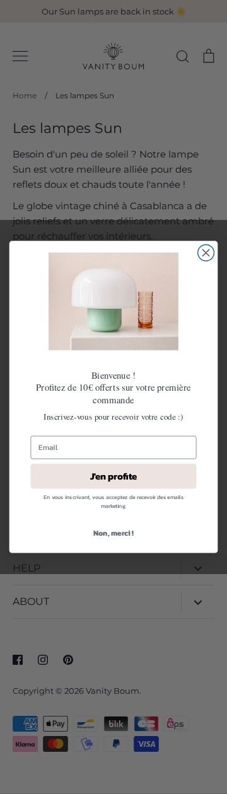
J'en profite (113, 476)
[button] (113, 301)
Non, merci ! (113, 532)
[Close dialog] (206, 253)
